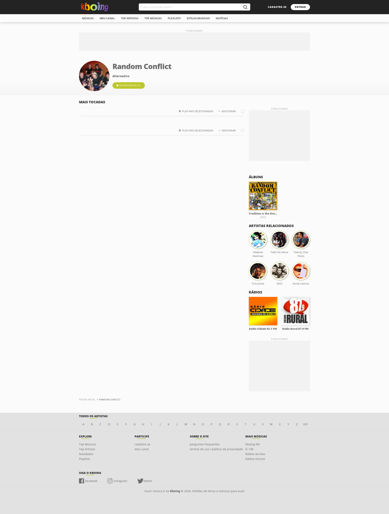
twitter (147, 481)
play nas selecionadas (197, 111)
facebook (91, 481)
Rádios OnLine (255, 459)
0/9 (305, 424)
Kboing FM (252, 444)
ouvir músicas (130, 85)
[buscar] (245, 7)
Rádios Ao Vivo (255, 454)
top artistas (129, 18)
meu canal (107, 18)
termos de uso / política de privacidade (216, 449)
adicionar (229, 111)
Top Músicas (87, 444)
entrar (300, 7)
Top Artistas (87, 449)
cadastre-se (277, 7)
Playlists (84, 459)
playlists (174, 18)
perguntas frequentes (205, 444)
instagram (120, 481)
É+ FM (249, 449)
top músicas (153, 18)
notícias (222, 18)
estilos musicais (198, 18)
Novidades (86, 454)
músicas (88, 18)
